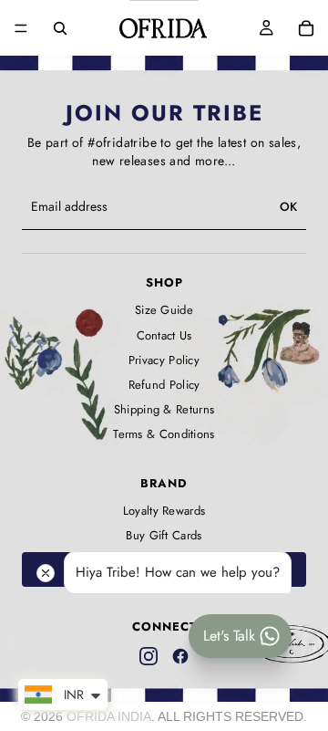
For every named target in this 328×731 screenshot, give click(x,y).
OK (288, 206)
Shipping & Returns (164, 410)
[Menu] (21, 28)
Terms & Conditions (163, 434)
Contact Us (164, 336)
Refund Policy (164, 385)
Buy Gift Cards (163, 535)
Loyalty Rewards (164, 511)
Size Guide (164, 310)
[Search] (60, 28)
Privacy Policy (164, 360)
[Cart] (306, 28)
